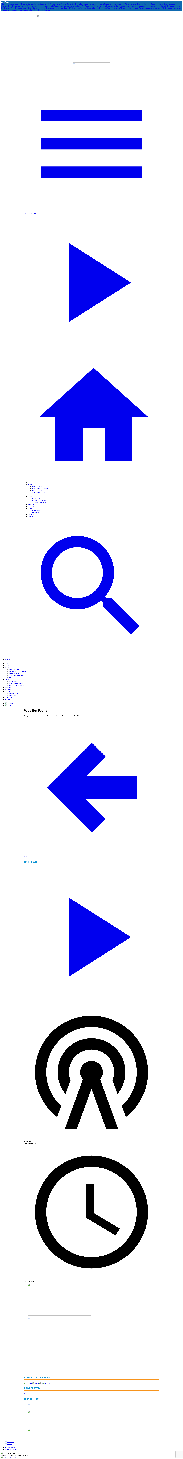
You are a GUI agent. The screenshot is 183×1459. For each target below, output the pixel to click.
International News (39, 500)
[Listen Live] (91, 935)
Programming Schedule (40, 488)
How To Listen (37, 486)
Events (30, 516)
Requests (35, 512)
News (30, 496)
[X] (8, 705)
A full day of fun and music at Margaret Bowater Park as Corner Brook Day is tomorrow (31, 4)
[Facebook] (9, 703)
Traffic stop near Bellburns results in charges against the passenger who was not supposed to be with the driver (121, 6)
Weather (31, 504)
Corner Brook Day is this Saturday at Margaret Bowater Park (75, 8)
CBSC (34, 494)
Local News (36, 498)
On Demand (32, 514)
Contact (31, 508)
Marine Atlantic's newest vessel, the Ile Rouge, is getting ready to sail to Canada (54, 6)
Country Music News (39, 502)
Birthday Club (36, 510)
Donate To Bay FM (38, 490)
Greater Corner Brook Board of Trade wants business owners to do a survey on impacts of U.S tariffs (96, 4)
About (30, 484)
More (25, 1394)
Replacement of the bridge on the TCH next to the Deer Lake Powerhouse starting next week (128, 8)
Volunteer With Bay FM (40, 492)
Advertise (31, 506)
